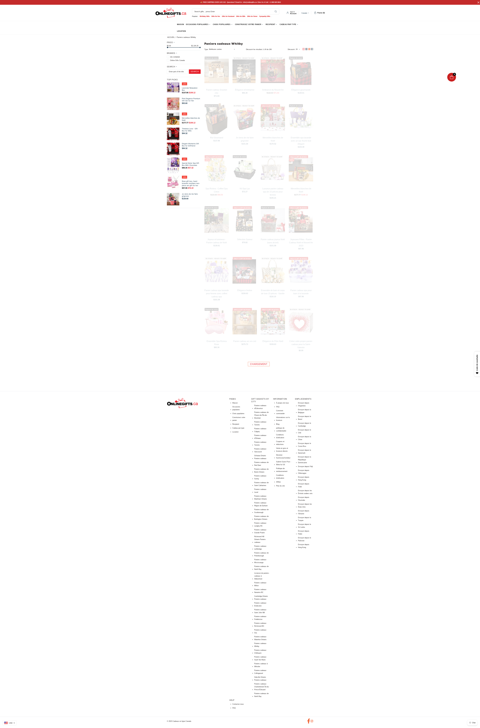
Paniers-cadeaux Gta (260, 631)
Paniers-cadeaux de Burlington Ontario (261, 517)
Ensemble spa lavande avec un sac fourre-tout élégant (301, 141)
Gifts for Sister (252, 16)
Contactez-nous (238, 704)
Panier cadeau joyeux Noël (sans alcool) (273, 241)
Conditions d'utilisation (280, 436)
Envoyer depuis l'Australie (303, 498)
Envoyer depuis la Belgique (304, 411)
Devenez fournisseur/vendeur (283, 456)
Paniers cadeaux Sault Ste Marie (260, 658)
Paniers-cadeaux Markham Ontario (260, 497)
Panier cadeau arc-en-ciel (244, 341)
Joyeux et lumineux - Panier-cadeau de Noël (216, 241)
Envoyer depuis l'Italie (303, 532)
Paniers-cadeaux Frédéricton (260, 617)
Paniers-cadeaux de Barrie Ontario (261, 470)
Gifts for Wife (240, 16)
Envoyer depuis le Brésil (304, 417)
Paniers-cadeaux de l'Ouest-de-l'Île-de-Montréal (261, 415)
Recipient (235, 424)
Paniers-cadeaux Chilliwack (260, 651)
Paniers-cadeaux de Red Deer (261, 463)
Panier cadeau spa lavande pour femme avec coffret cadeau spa (216, 293)
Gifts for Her (215, 16)
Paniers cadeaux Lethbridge (260, 547)
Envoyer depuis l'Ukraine (303, 512)
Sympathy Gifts (264, 16)
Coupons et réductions (280, 443)
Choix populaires (238, 413)
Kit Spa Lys (245, 189)
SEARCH (195, 71)
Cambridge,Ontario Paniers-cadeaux (261, 597)
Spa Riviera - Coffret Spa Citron (217, 190)
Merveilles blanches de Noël (191, 119)
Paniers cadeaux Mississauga (260, 561)
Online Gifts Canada (170, 12)
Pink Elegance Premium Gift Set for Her (191, 100)
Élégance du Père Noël (272, 341)
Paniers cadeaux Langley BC (260, 524)
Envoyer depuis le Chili (304, 431)
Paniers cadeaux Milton (260, 584)
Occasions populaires (236, 408)
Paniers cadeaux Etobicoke (260, 604)
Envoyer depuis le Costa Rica (304, 444)
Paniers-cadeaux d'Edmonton (260, 407)
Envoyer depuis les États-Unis (305, 505)
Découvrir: (291, 49)
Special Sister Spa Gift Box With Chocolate (190, 164)
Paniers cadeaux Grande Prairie (260, 531)
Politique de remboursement (281, 470)
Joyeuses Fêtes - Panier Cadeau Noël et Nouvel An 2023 (301, 242)
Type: (206, 49)
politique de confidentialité (281, 429)
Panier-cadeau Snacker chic (216, 91)
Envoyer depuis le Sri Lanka (304, 525)
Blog (277, 424)
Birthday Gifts (205, 16)
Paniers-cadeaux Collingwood (260, 671)
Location (235, 432)
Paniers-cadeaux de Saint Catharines (261, 484)
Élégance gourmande (300, 90)
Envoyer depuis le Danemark (304, 451)
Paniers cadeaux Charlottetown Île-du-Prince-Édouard (261, 687)
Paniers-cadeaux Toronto (260, 423)
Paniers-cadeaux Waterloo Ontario (260, 638)
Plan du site (280, 486)
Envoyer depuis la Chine (304, 438)
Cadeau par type (238, 428)
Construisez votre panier (238, 418)
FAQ (277, 407)
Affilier (278, 482)
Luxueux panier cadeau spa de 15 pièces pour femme (272, 192)
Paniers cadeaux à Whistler (261, 665)
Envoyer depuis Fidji (305, 466)
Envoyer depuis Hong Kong (303, 478)
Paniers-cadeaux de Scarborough (261, 511)
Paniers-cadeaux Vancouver (260, 450)
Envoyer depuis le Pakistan (304, 539)
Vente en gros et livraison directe (282, 449)
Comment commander (280, 412)
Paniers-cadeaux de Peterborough (261, 554)
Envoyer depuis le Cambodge (304, 424)
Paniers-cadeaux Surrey (260, 477)
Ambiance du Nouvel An (273, 90)
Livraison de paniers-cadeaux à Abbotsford (261, 576)
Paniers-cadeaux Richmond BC (260, 624)
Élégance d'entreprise (244, 90)
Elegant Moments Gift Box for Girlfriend (190, 145)
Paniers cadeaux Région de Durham (261, 504)
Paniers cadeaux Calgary (260, 430)
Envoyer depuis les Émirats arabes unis (305, 492)
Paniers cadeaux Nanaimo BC (260, 591)
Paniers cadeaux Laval (260, 490)
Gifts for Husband (228, 16)
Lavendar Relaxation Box (190, 89)
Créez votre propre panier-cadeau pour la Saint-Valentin (301, 344)
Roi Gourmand (216, 138)
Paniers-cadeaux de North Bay (261, 567)
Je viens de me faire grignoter (190, 195)
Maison (235, 403)
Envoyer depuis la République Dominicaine (304, 460)
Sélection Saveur (244, 239)
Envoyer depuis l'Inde (303, 485)
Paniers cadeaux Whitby (260, 644)
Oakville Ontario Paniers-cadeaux (260, 678)
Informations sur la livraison (283, 418)
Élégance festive (244, 290)
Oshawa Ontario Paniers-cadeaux (260, 457)
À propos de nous (282, 403)
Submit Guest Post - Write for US (283, 463)
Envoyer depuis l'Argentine (303, 404)
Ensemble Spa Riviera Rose (217, 342)
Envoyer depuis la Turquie (304, 519)
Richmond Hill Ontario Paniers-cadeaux (260, 539)
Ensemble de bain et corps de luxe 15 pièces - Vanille (273, 292)
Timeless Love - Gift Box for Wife (190, 130)
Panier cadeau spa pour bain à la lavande (301, 292)
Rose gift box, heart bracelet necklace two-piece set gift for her (191, 183)
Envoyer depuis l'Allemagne (303, 471)
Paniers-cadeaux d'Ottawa (260, 436)
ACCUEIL (171, 37)
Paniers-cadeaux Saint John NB (260, 611)
